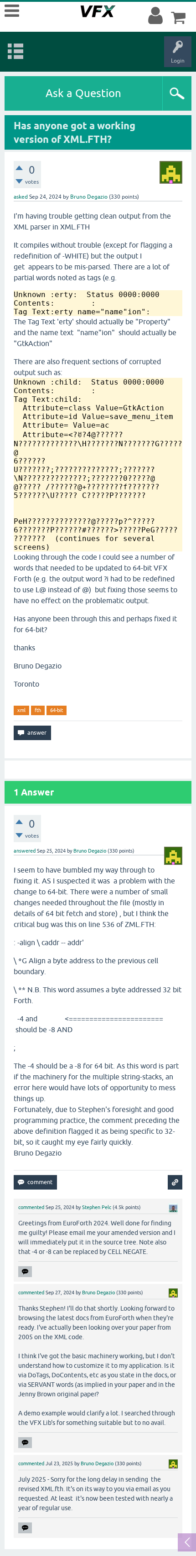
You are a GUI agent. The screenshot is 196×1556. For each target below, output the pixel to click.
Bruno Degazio (89, 197)
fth (38, 710)
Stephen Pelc (96, 1207)
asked (21, 197)
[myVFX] (157, 16)
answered (25, 851)
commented (31, 1207)
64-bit (56, 710)
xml (21, 710)
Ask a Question (83, 93)
